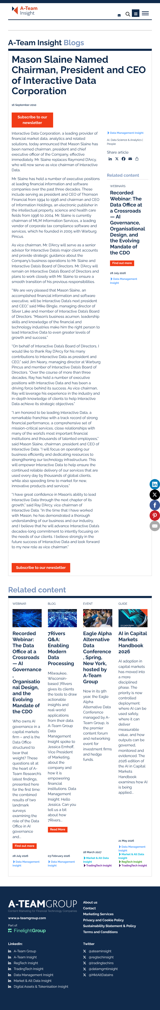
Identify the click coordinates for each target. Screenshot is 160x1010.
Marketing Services (98, 914)
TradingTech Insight (99, 865)
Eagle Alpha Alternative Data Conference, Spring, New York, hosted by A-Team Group (97, 657)
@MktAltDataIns (101, 975)
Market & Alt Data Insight (96, 860)
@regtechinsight (101, 957)
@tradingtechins (101, 963)
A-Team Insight (25, 957)
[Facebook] (155, 505)
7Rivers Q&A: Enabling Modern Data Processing (61, 648)
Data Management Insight (126, 133)
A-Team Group (25, 951)
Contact (89, 908)
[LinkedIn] (155, 484)
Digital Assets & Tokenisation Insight (41, 987)
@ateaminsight (100, 951)
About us (90, 902)
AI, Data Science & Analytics (124, 140)
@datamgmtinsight (103, 969)
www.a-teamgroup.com (27, 918)
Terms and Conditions (100, 932)
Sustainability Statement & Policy (109, 926)
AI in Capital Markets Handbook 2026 (133, 642)
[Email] (155, 526)
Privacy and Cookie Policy (103, 920)
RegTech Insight (132, 862)
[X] (155, 494)
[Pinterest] (155, 515)
